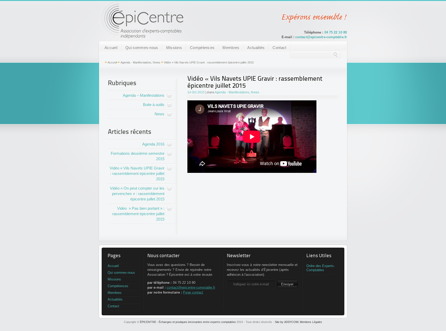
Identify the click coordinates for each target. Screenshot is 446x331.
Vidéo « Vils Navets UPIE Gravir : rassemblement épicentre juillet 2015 (137, 173)
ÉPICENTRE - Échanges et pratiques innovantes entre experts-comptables (188, 322)
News (156, 62)
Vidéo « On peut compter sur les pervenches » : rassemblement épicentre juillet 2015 (137, 193)
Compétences (202, 47)
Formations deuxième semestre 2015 (137, 156)
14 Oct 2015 (196, 92)
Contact (279, 47)
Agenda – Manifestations (143, 95)
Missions (174, 47)
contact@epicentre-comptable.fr (321, 37)
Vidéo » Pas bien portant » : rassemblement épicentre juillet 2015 (138, 213)
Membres (230, 47)
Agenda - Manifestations (136, 62)
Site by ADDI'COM (286, 322)
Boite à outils (153, 104)
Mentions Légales (311, 322)
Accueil (111, 47)
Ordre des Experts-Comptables (320, 268)
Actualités (256, 47)
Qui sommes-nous (141, 47)
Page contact (193, 292)
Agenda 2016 (153, 144)
